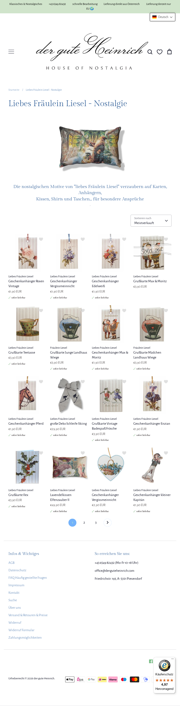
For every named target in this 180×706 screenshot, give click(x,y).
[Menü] (172, 660)
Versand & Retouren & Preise (28, 615)
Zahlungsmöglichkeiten (25, 637)
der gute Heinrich (44, 678)
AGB (11, 563)
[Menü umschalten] (11, 52)
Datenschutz (17, 570)
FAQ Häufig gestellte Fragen (27, 577)
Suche (12, 600)
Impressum (16, 585)
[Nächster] (108, 524)
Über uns (14, 607)
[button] (162, 17)
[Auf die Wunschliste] (41, 239)
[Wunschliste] (159, 51)
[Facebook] (151, 661)
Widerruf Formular (21, 630)
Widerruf (14, 622)
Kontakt (13, 592)
